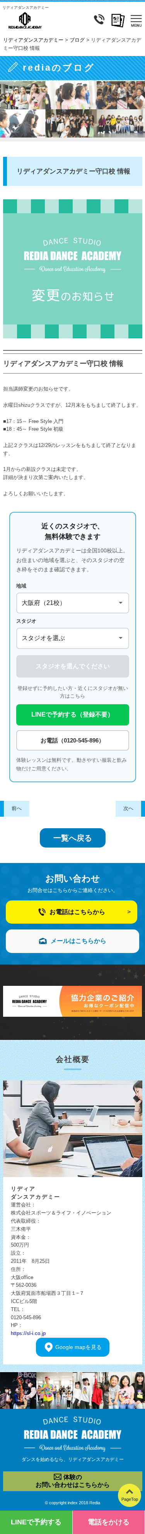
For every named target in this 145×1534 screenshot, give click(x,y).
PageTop (129, 1499)
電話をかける (109, 1522)
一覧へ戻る (72, 838)
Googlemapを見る (78, 1347)
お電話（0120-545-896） (72, 740)
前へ (17, 808)
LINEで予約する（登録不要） (72, 714)
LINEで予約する (36, 1522)
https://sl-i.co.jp (28, 1333)
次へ (128, 808)
